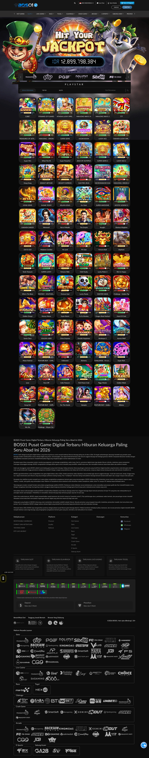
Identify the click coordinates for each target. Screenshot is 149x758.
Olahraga (70, 14)
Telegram (127, 529)
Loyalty (50, 524)
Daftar (127, 7)
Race (51, 14)
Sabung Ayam (117, 14)
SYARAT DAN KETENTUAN (23, 524)
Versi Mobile (113, 3)
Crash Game (82, 14)
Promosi (130, 14)
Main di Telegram (128, 3)
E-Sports (105, 14)
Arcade (94, 14)
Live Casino (40, 14)
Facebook (127, 521)
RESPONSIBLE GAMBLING (23, 521)
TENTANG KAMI (19, 528)
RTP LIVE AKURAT (20, 531)
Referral (51, 528)
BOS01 (16, 454)
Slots (30, 14)
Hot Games (20, 14)
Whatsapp (127, 525)
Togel (59, 14)
